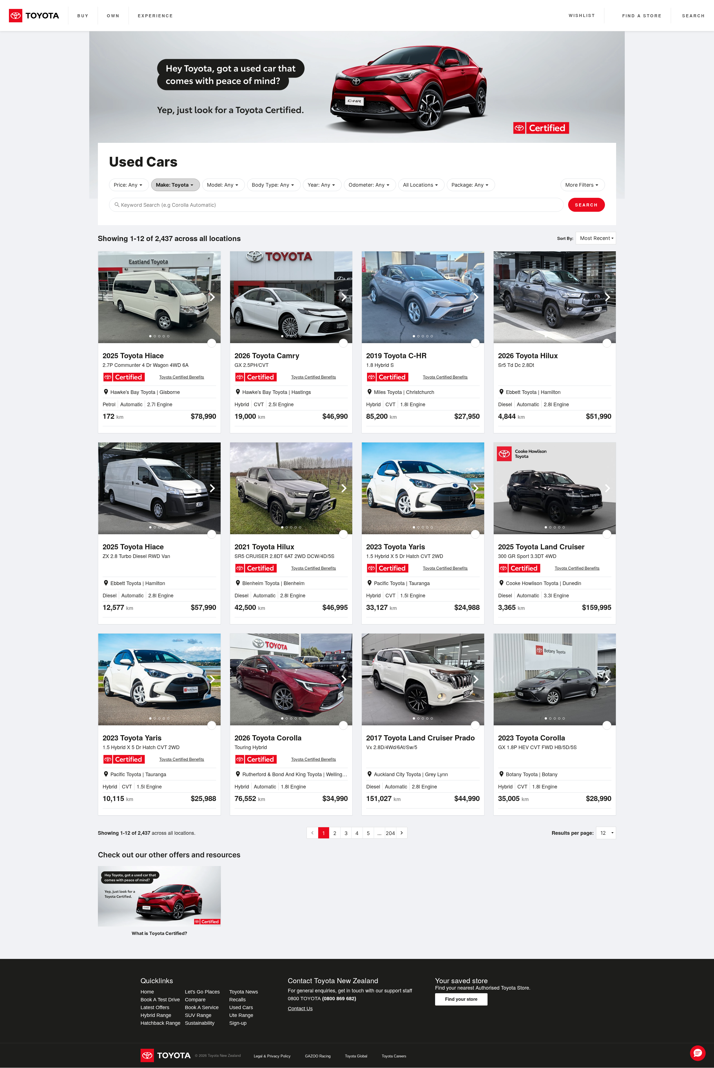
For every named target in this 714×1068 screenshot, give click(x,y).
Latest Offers (155, 1007)
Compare (195, 999)
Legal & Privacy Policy (272, 1056)
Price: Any (129, 185)
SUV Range (198, 1015)
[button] (698, 1053)
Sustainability (199, 1023)
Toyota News (243, 992)
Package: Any (471, 185)
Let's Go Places (202, 992)
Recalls (237, 999)
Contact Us (300, 1008)
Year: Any (322, 185)
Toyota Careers (394, 1056)
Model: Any (223, 185)
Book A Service (202, 1007)
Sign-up (238, 1023)
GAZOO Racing (318, 1056)
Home (147, 992)
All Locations (421, 185)
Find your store (461, 999)
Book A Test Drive (160, 999)
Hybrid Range (156, 1015)
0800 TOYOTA (322, 998)
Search (586, 205)
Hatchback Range (160, 1023)
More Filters (582, 185)
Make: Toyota (175, 185)
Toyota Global (356, 1056)
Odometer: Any (370, 185)
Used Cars (241, 1007)
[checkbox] (211, 343)
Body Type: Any (274, 185)
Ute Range (241, 1015)
